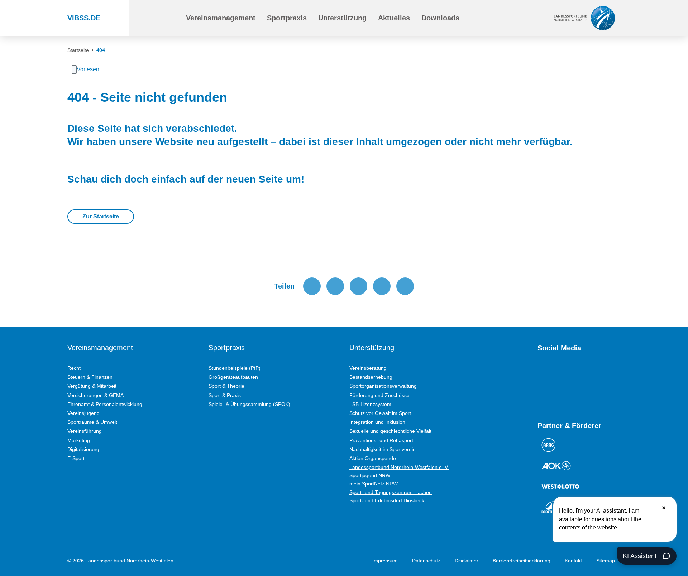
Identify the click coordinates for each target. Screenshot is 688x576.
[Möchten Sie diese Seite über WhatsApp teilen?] (358, 286)
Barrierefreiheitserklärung (521, 560)
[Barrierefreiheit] (495, 18)
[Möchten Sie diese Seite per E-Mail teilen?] (382, 286)
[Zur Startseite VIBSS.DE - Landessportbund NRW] (584, 18)
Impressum (385, 560)
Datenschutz (426, 560)
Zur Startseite (100, 216)
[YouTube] (541, 373)
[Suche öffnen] (164, 18)
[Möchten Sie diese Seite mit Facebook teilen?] (312, 286)
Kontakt (573, 560)
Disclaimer (466, 560)
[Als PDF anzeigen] (405, 286)
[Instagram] (554, 373)
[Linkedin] (541, 395)
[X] (579, 373)
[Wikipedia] (605, 373)
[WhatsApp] (592, 373)
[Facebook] (566, 373)
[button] (221, 18)
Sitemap (605, 560)
